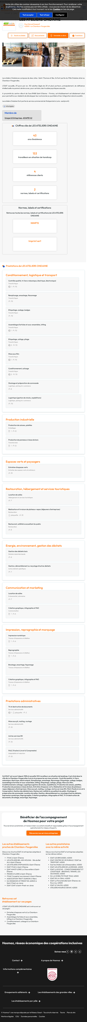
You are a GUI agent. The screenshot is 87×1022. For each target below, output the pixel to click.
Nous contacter (39, 35)
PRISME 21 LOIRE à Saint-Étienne (19, 874)
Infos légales (10, 106)
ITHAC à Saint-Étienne (15, 858)
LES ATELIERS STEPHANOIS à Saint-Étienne (23, 865)
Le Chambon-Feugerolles (18, 778)
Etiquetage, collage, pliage (51, 782)
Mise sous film (67, 782)
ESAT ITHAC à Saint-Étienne (17, 867)
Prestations (78, 35)
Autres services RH (59, 789)
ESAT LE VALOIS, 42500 (59, 885)
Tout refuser (45, 15)
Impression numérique (10, 795)
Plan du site (71, 1012)
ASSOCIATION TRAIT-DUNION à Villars (22, 879)
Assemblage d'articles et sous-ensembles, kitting (21, 782)
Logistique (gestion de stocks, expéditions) (40, 785)
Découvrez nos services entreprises (43, 833)
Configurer (60, 15)
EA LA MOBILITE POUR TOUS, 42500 (64, 876)
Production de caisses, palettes (69, 785)
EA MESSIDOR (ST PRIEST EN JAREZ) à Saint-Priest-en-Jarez (22, 882)
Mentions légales (7, 1016)
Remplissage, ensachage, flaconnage (45, 780)
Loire (31, 778)
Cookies (56, 9)
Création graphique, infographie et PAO (47, 795)
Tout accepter (28, 15)
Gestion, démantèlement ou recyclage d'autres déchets (60, 793)
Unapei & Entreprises (13, 118)
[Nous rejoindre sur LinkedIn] (76, 951)
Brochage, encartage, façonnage (24, 797)
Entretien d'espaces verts (43, 787)
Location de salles (31, 793)
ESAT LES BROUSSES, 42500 (61, 858)
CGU (17, 1016)
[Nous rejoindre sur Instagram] (72, 951)
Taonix (62, 1012)
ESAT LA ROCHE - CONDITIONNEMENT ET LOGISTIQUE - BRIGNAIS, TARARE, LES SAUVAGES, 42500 (66, 871)
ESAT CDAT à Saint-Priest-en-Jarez (20, 885)
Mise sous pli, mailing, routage (39, 789)
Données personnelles (29, 1016)
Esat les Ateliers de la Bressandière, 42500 (66, 865)
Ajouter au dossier (19, 35)
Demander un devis (60, 35)
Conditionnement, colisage (12, 785)
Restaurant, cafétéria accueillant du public (50, 791)
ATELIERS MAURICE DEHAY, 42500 (63, 888)
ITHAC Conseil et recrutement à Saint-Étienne (24, 876)
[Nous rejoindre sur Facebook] (68, 951)
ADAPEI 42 (27, 118)
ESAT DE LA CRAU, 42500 (60, 878)
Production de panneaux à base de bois (17, 787)
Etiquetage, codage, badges (71, 780)
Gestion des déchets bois (23, 791)
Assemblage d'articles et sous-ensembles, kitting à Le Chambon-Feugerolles (22, 918)
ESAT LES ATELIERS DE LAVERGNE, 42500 (66, 867)
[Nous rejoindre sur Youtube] (80, 951)
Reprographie (25, 795)
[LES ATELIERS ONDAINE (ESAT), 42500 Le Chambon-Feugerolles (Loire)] (9, 24)
